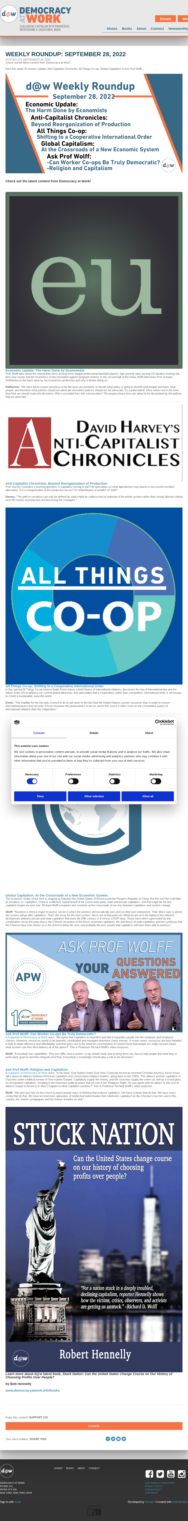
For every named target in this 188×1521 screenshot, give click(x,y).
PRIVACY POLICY (154, 1486)
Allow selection (94, 796)
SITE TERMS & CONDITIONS (159, 1483)
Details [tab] (94, 732)
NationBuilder (180, 1501)
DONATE (94, 1426)
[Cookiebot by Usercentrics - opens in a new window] (158, 722)
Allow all (147, 796)
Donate (165, 19)
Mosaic (149, 1501)
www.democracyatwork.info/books (33, 1390)
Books (127, 28)
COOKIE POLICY (153, 1489)
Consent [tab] (38, 732)
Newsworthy (178, 28)
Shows (112, 28)
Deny (40, 796)
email (17, 1501)
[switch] (73, 781)
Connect (157, 28)
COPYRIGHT (151, 1493)
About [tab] (149, 732)
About (141, 28)
